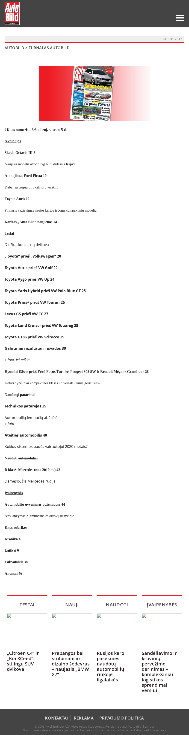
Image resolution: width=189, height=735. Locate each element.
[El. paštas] (153, 17)
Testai (27, 604)
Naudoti (117, 604)
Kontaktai (56, 718)
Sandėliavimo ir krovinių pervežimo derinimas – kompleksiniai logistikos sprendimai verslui (159, 671)
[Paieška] (146, 17)
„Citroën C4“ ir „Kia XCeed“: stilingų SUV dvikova (23, 661)
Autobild (14, 47)
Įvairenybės (162, 604)
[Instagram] (168, 17)
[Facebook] (160, 17)
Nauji (72, 604)
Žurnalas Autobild (49, 47)
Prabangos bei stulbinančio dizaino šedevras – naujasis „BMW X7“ (71, 663)
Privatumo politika (121, 718)
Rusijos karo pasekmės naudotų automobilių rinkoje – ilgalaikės (110, 666)
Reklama (84, 718)
